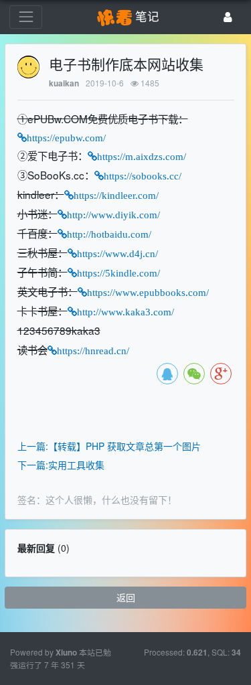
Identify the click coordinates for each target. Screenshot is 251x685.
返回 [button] (125, 597)
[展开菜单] (25, 17)
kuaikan (64, 83)
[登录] (228, 17)
